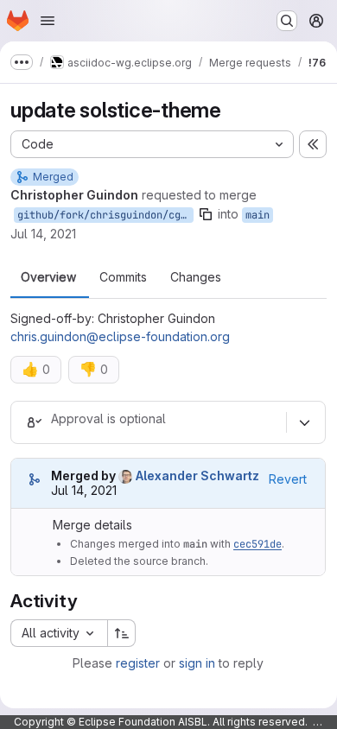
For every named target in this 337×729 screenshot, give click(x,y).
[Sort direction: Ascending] (122, 633)
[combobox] (58, 633)
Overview (48, 277)
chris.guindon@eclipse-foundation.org (120, 336)
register (138, 663)
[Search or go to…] (287, 20)
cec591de (257, 544)
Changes (195, 277)
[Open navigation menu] (47, 21)
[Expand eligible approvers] (304, 422)
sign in (197, 663)
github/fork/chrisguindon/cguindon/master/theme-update (105, 215)
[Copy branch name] (205, 214)
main (257, 215)
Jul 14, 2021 (43, 233)
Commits (123, 277)
